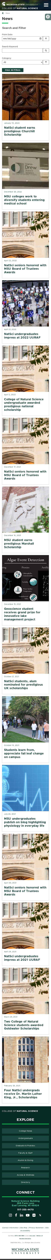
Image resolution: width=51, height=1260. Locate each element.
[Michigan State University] (25, 1252)
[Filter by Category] (46, 62)
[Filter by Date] (46, 38)
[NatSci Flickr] (34, 1215)
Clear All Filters (12, 70)
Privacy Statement (36, 1228)
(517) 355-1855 (19, 1235)
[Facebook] (16, 1215)
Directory (25, 1182)
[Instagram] (10, 1215)
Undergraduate (25, 1138)
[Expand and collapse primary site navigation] (46, 4)
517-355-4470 (25, 1210)
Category (6, 58)
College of (20, 8)
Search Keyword (10, 47)
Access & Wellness (25, 1175)
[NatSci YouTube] (28, 1215)
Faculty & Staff (25, 1153)
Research (25, 1168)
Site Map (23, 1228)
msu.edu (32, 1235)
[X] (40, 1215)
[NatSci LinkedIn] (21, 1215)
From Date (7, 35)
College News (25, 1131)
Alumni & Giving (25, 1160)
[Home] (3, 13)
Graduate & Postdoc (25, 1146)
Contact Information (10, 1228)
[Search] (46, 50)
